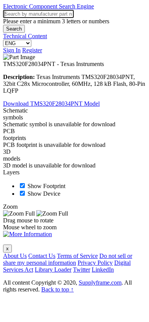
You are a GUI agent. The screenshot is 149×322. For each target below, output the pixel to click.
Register (32, 50)
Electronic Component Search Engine (48, 6)
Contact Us (41, 256)
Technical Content (25, 36)
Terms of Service (77, 256)
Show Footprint (46, 186)
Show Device (44, 193)
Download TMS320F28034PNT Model (51, 103)
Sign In (12, 50)
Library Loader (53, 269)
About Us (15, 256)
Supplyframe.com (100, 282)
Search (14, 29)
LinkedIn (103, 269)
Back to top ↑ (57, 289)
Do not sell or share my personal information (67, 259)
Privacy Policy (95, 262)
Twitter (81, 269)
